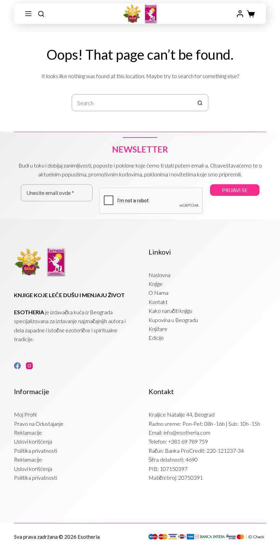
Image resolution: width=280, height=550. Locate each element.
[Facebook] (17, 365)
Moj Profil (25, 414)
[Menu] (28, 14)
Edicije (156, 337)
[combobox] (132, 102)
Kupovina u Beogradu (173, 320)
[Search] (41, 14)
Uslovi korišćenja (33, 441)
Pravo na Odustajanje (39, 423)
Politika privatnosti (35, 450)
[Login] (240, 13)
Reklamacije (28, 432)
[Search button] (200, 103)
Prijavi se (235, 190)
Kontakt (158, 302)
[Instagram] (29, 365)
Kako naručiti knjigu (170, 310)
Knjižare (158, 328)
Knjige (156, 283)
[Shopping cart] (251, 14)
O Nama (158, 292)
